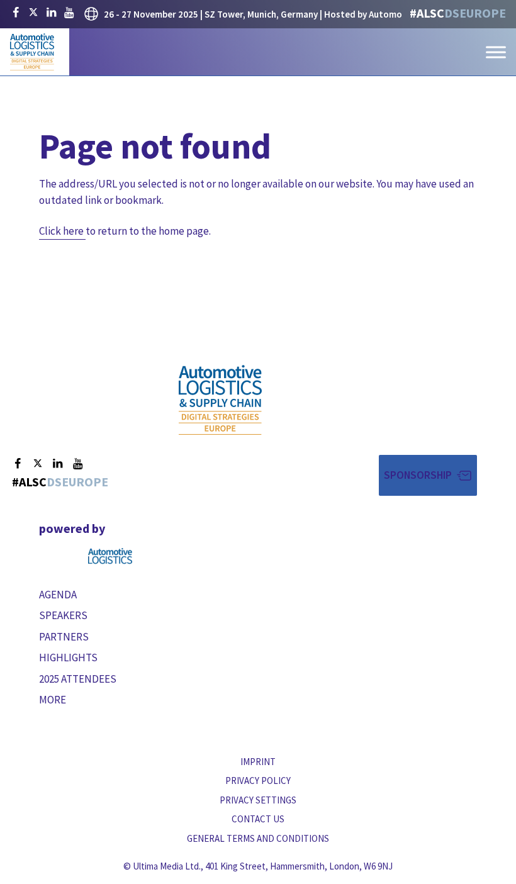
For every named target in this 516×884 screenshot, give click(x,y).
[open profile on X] (33, 12)
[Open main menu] (496, 52)
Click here (61, 231)
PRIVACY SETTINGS (258, 800)
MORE (52, 700)
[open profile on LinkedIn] (51, 12)
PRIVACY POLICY (258, 780)
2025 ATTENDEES (77, 679)
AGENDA (58, 594)
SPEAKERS (63, 615)
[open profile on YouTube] (68, 12)
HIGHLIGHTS (68, 657)
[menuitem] (144, 595)
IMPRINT (258, 762)
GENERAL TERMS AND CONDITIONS (258, 838)
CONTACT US (258, 819)
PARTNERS (64, 637)
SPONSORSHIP (418, 475)
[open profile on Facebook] (15, 12)
